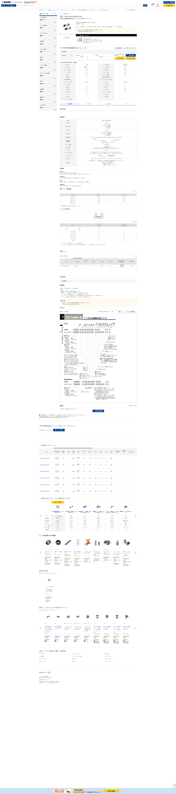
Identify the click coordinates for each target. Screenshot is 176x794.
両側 (43, 67)
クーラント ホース (43, 658)
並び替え (125, 261)
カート (152, 6)
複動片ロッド (44, 19)
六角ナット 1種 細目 (58, 552)
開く (120, 311)
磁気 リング (74, 658)
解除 (55, 30)
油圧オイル (74, 661)
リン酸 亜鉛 (41, 656)
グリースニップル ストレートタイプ (117, 552)
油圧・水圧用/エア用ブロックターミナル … (78, 553)
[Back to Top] (174, 785)
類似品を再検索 (99, 410)
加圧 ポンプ (107, 653)
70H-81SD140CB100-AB (44, 478)
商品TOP (61, 311)
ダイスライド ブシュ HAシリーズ (48, 552)
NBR (43, 75)
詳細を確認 (120, 26)
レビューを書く (60, 430)
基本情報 (64, 281)
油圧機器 (49, 10)
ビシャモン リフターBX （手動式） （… (87, 553)
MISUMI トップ (42, 10)
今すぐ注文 (121, 58)
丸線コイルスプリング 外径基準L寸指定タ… (97, 553)
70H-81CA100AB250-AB (44, 458)
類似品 (64, 51)
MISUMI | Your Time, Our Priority (8, 1)
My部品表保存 (119, 48)
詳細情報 (108, 103)
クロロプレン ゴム (76, 653)
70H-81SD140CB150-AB (44, 484)
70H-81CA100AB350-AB (44, 471)
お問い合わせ (158, 6)
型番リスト (89, 103)
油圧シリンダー (42, 661)
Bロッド (43, 107)
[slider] (100, 311)
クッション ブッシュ (109, 661)
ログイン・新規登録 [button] (170, 2)
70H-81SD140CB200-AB (44, 491)
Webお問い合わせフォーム (44, 679)
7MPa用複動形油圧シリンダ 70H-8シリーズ (87, 10)
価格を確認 (131, 55)
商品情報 (70, 103)
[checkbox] (48, 20)
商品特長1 (67, 311)
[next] (136, 516)
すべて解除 (54, 13)
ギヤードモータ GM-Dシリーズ (106, 552)
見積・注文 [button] (170, 5)
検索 (145, 5)
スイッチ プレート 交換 (77, 656)
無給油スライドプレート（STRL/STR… (67, 553)
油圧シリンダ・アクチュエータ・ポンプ (61, 10)
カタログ (67, 37)
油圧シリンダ (74, 10)
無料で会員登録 (111, 791)
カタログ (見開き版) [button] (131, 311)
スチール (44, 51)
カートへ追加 (131, 58)
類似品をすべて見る (133, 405)
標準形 (43, 83)
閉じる (122, 791)
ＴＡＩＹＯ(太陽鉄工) (64, 13)
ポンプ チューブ (108, 656)
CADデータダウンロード (131, 48)
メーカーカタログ (75, 414)
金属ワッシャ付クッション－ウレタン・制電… (126, 553)
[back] (40, 516)
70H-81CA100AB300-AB (44, 464)
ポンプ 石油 (41, 653)
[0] (152, 5)
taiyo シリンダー (108, 658)
